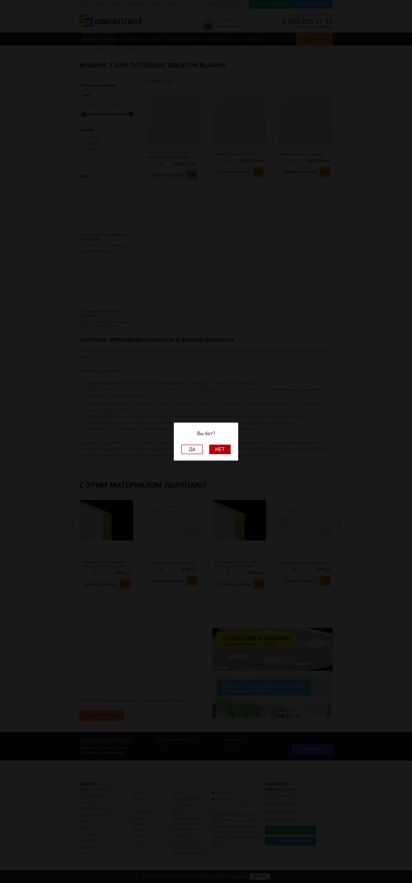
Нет (220, 449)
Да (192, 449)
